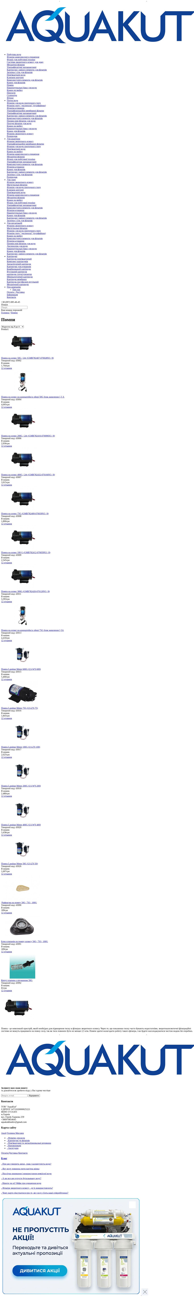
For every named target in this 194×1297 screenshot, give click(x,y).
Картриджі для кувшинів (19, 266)
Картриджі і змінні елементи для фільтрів (27, 70)
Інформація (12, 294)
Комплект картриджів (17, 261)
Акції (3, 1133)
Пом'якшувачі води (16, 75)
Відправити (34, 1096)
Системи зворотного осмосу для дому (25, 62)
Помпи (10, 85)
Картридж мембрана (17, 279)
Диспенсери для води (17, 246)
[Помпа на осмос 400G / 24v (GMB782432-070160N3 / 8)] (22, 472)
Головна (5, 312)
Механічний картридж (18, 284)
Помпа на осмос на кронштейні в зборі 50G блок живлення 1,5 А (32, 397)
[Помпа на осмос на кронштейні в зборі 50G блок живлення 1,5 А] (22, 394)
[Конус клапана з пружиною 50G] (22, 978)
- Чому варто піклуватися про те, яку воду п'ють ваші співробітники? (34, 1193)
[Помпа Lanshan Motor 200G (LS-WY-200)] (22, 783)
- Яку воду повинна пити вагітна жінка (20, 1169)
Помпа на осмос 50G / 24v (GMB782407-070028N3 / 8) (27, 358)
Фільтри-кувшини (15, 108)
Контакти (11, 297)
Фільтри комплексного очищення (23, 57)
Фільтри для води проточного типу (24, 103)
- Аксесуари (12, 1148)
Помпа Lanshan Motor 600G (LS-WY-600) (21, 669)
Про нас (16, 289)
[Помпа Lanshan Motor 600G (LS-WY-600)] (22, 666)
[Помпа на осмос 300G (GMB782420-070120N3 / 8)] (22, 589)
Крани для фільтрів (16, 82)
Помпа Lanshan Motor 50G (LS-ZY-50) (19, 863)
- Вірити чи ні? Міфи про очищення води (21, 1183)
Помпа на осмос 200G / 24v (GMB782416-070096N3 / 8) (28, 436)
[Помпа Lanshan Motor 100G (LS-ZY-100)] (22, 744)
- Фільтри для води (16, 1138)
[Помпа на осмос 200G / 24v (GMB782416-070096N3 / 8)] (22, 433)
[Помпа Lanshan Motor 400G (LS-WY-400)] (22, 822)
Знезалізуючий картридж (19, 264)
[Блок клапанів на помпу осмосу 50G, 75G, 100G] (22, 939)
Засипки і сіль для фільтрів (20, 72)
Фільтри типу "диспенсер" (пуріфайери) (26, 105)
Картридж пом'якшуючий (19, 259)
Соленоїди (12, 95)
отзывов (6, 368)
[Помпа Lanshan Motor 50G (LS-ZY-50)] (22, 861)
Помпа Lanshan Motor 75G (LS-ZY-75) (19, 708)
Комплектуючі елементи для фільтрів (25, 80)
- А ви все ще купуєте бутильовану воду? (21, 1178)
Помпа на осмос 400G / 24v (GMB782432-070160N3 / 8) (28, 474)
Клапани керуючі (15, 77)
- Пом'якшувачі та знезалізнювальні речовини (29, 1143)
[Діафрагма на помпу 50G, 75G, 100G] (22, 900)
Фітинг (10, 98)
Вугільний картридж (17, 271)
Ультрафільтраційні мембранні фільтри (25, 110)
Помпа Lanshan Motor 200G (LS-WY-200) (21, 786)
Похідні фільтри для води (19, 123)
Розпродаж (12, 136)
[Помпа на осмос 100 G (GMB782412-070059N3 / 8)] (22, 550)
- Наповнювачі (14, 1145)
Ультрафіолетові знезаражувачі (21, 67)
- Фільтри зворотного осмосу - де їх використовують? (27, 1188)
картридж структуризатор (19, 274)
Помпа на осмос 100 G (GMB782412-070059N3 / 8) (25, 552)
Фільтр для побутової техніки (21, 59)
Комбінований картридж (19, 269)
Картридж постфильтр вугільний (23, 282)
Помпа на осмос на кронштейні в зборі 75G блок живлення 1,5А (32, 630)
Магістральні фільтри (17, 185)
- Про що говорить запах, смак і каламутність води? (26, 1164)
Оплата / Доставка (16, 292)
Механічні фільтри (16, 64)
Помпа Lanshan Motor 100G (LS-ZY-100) (20, 747)
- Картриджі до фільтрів (18, 1140)
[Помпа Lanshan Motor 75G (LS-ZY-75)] (22, 705)
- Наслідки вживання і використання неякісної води (26, 1173)
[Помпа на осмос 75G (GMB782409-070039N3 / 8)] (22, 511)
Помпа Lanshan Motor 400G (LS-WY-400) (21, 825)
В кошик (5, 363)
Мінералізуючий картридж (20, 277)
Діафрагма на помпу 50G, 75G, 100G (19, 902)
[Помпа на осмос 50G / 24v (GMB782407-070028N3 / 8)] (22, 355)
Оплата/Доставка (9, 1153)
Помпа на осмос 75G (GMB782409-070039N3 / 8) (25, 513)
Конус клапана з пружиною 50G (17, 980)
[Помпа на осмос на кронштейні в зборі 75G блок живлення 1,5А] (22, 627)
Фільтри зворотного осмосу (20, 133)
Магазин (19, 1133)
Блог (4, 1158)
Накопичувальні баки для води (22, 87)
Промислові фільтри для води (21, 121)
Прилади (11, 93)
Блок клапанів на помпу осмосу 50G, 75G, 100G (24, 941)
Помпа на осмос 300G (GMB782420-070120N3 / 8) (25, 591)
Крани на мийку (15, 90)
